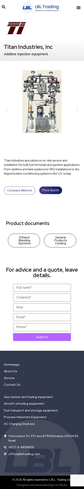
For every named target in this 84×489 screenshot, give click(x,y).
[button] (78, 7)
